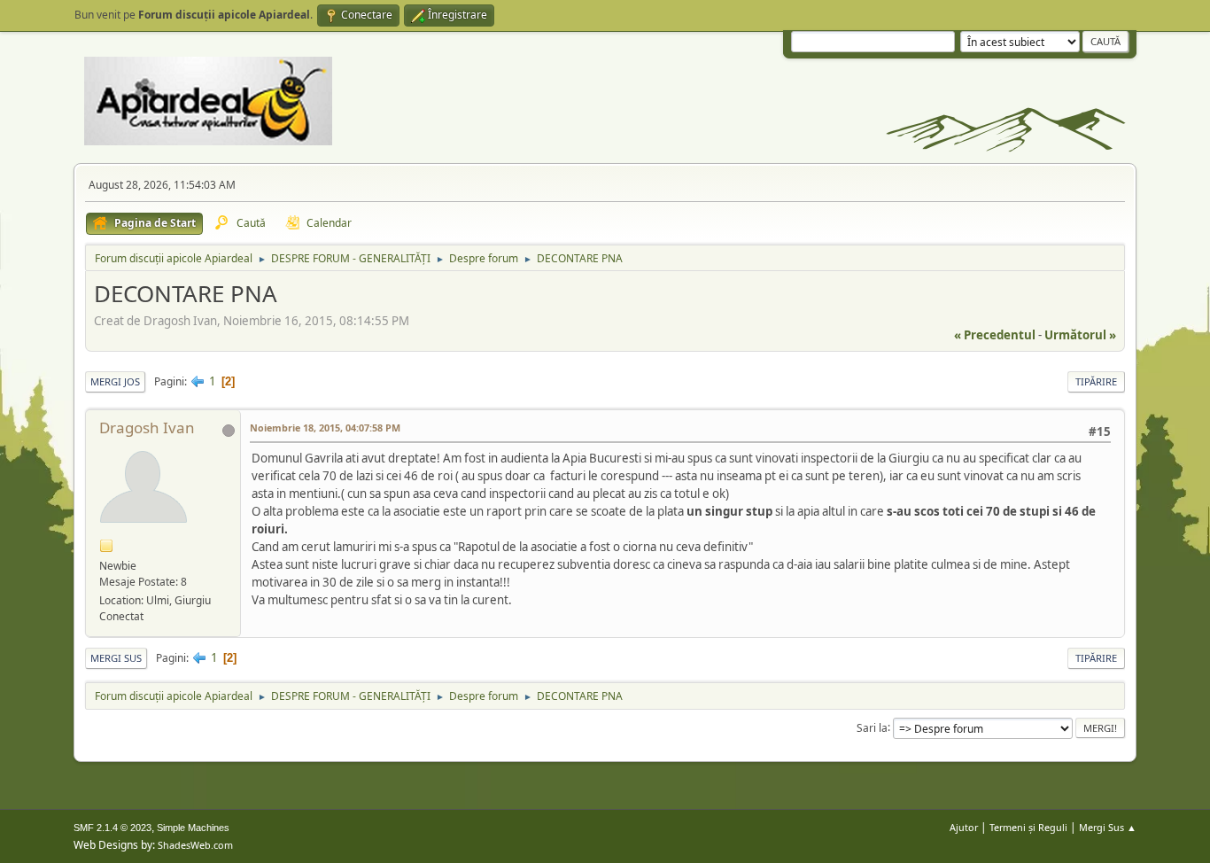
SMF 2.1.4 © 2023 (112, 827)
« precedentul (994, 335)
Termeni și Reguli (1028, 827)
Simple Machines (193, 827)
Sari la (872, 727)
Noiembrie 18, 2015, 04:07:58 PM (325, 427)
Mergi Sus (116, 658)
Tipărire (1096, 381)
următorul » (1080, 335)
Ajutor (964, 827)
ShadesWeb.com (195, 844)
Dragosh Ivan (147, 427)
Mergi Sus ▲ (1107, 827)
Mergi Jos (115, 381)
